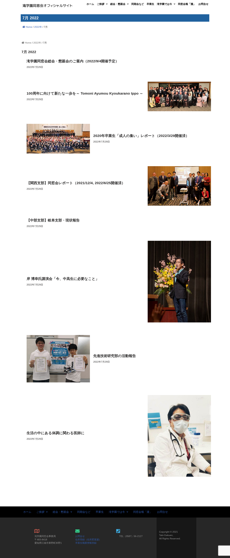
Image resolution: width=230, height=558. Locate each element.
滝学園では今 (164, 4)
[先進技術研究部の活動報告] (58, 358)
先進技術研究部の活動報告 (114, 356)
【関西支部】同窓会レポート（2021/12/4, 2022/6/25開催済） (76, 183)
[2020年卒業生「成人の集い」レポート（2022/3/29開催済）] (58, 138)
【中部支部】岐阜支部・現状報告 (53, 220)
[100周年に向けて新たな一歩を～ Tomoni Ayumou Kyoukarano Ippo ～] (179, 96)
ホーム (90, 4)
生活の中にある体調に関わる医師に (56, 433)
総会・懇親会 (117, 4)
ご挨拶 (100, 4)
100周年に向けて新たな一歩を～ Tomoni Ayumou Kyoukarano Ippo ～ (85, 93)
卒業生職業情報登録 (85, 543)
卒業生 (150, 4)
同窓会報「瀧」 (187, 4)
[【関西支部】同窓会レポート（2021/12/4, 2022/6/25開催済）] (179, 186)
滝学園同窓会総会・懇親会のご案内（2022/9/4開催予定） (73, 61)
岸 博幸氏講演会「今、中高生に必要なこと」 (63, 279)
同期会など (137, 4)
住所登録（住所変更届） (88, 539)
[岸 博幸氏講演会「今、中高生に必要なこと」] (179, 281)
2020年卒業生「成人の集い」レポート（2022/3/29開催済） (141, 136)
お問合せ (203, 4)
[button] (102, 4)
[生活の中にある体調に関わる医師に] (179, 436)
